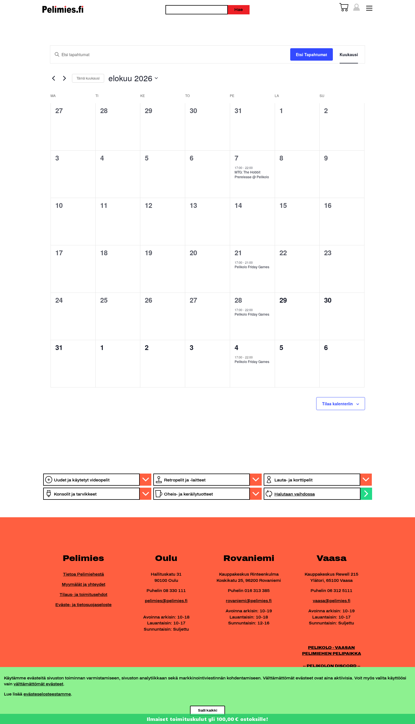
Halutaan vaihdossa (294, 494)
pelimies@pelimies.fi (166, 600)
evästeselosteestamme (47, 694)
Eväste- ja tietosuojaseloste (83, 604)
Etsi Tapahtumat (311, 54)
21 (238, 252)
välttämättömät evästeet (38, 684)
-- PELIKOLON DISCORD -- (331, 666)
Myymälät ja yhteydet (83, 584)
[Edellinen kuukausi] (53, 78)
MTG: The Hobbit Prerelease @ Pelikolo (252, 174)
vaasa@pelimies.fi (331, 600)
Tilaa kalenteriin (337, 403)
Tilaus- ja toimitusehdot (83, 594)
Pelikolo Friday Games (252, 266)
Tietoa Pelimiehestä (83, 574)
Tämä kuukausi (88, 78)
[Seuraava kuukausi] (64, 78)
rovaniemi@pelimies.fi (249, 600)
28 (238, 300)
